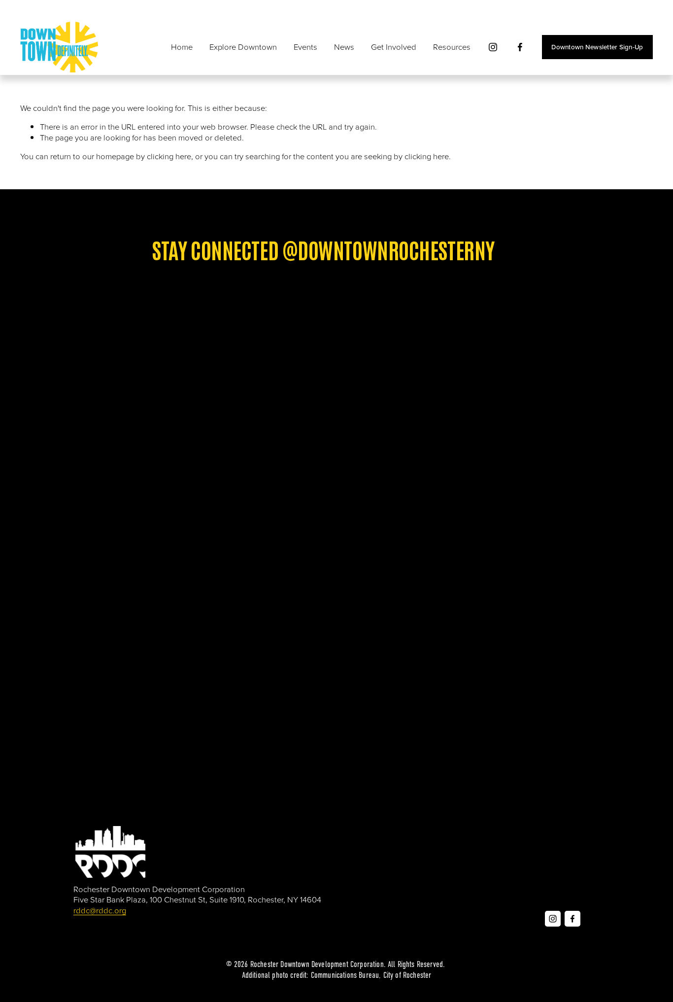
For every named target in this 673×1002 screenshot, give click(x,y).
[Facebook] (520, 47)
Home (182, 46)
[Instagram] (493, 47)
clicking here (169, 156)
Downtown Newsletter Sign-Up (597, 47)
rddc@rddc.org (99, 910)
